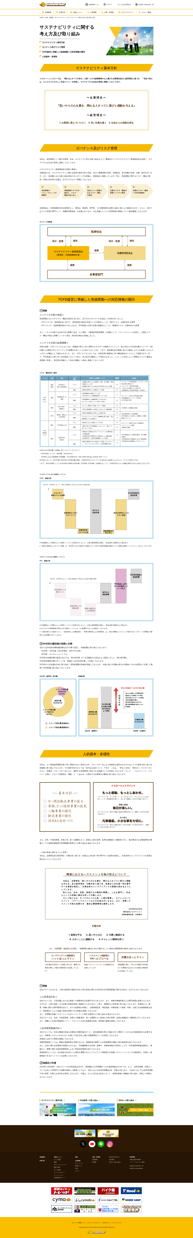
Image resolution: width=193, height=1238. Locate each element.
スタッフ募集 (146, 12)
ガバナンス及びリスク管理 (53, 47)
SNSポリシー (107, 1222)
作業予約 (62, 12)
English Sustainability (136, 1168)
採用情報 (132, 1157)
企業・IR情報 (109, 12)
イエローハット (53, 4)
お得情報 (93, 12)
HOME (42, 17)
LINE (76, 1168)
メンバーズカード (59, 1172)
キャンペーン (79, 1163)
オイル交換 (57, 1170)
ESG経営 (111, 1159)
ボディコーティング (60, 1164)
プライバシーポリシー (94, 1222)
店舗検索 (48, 12)
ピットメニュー (58, 1175)
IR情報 (94, 1162)
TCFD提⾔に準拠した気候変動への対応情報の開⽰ (63, 52)
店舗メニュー (78, 12)
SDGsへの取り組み (115, 1162)
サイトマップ (117, 1222)
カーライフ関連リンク (78, 1222)
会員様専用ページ (59, 1177)
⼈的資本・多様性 (49, 56)
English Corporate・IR (136, 1165)
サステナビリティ (127, 12)
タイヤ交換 (57, 1159)
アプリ (77, 1171)
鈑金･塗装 (57, 1167)
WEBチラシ (78, 1165)
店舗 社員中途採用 (135, 1159)
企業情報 (95, 1159)
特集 (76, 1157)
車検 (55, 1162)
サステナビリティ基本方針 (53, 42)
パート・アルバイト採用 (137, 1162)
